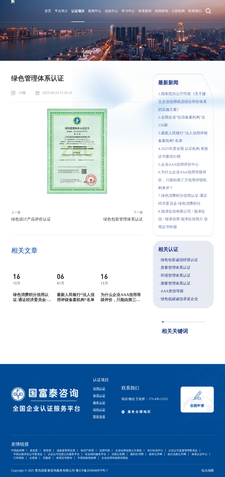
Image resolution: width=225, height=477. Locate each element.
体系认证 (99, 395)
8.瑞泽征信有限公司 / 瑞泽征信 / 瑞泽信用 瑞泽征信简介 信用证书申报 (183, 219)
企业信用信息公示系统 (128, 450)
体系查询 (144, 11)
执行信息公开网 (177, 454)
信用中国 (104, 450)
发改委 (34, 450)
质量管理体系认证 (174, 267)
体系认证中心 (199, 454)
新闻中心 (94, 11)
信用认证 (99, 388)
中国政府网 (17, 450)
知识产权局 (87, 450)
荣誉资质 (99, 416)
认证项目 (78, 11)
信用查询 (161, 11)
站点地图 (207, 470)
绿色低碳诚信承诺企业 (178, 299)
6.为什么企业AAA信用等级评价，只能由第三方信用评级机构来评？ (182, 180)
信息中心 (111, 11)
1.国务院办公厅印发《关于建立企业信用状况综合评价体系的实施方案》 (182, 101)
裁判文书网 (136, 454)
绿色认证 (99, 409)
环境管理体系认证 (174, 275)
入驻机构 (178, 11)
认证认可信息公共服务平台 (64, 454)
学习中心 (128, 11)
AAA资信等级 (170, 291)
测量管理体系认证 (174, 283)
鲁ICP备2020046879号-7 (92, 470)
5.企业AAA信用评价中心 (178, 164)
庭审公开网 (155, 454)
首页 (48, 11)
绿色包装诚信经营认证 (178, 260)
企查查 (33, 458)
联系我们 (194, 11)
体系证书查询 (64, 458)
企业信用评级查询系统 (115, 458)
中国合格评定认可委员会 (27, 454)
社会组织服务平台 (95, 454)
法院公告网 (118, 454)
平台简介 (61, 11)
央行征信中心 (155, 450)
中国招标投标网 (87, 458)
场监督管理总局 (66, 450)
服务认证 (99, 402)
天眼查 (47, 458)
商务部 (47, 450)
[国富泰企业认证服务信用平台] (13, 11)
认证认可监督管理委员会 (183, 450)
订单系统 (18, 458)
